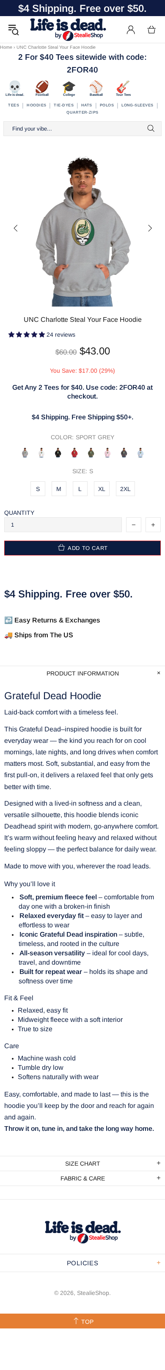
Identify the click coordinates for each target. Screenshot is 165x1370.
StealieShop (67, 29)
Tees (13, 105)
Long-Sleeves (137, 105)
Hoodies (36, 105)
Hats (86, 105)
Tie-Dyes (64, 105)
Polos (107, 105)
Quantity (19, 512)
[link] (82, 334)
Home (6, 47)
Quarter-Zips (82, 112)
